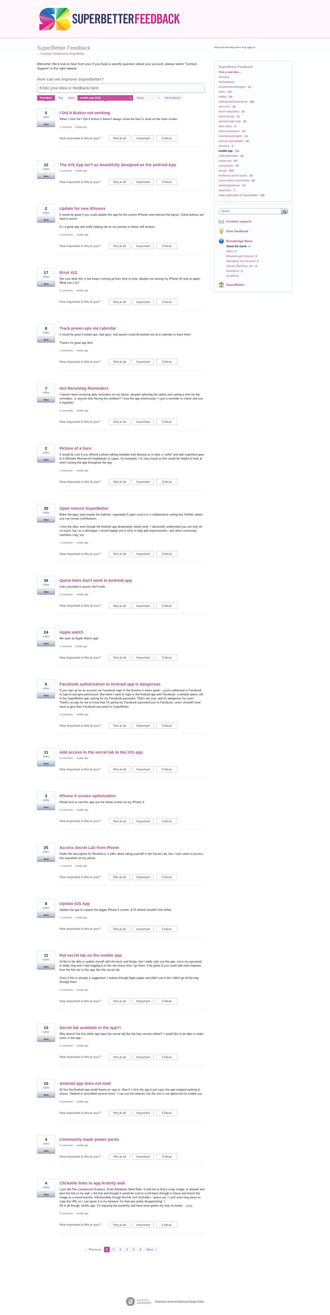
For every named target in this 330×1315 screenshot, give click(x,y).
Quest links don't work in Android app (95, 580)
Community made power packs (89, 1139)
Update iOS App (74, 903)
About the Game (236, 246)
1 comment (65, 127)
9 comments (66, 594)
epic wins (224, 106)
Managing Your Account (240, 261)
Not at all (121, 138)
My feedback (172, 97)
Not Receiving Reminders (83, 388)
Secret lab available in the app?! (90, 1027)
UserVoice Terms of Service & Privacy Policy (179, 1301)
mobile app (81, 127)
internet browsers (229, 131)
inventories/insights (230, 136)
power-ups (225, 160)
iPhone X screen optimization (87, 796)
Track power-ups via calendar (87, 328)
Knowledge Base (239, 241)
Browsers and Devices (240, 256)
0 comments (66, 234)
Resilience (232, 271)
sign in (251, 47)
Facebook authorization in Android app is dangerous (110, 684)
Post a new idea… (230, 72)
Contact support (238, 221)
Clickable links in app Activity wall (92, 1183)
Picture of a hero (75, 448)
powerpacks (226, 165)
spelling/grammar (229, 185)
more (189, 1205)
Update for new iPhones (82, 208)
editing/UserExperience (233, 101)
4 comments (66, 290)
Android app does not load (85, 1083)
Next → (151, 1249)
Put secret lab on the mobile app (90, 955)
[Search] (284, 211)
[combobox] (251, 211)
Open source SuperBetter (83, 508)
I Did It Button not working (84, 113)
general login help (230, 121)
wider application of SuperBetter (238, 195)
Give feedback (237, 231)
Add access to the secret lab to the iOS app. (101, 752)
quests (223, 170)
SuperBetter (235, 284)
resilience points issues (233, 175)
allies (222, 91)
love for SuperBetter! (231, 141)
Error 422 (68, 272)
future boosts (226, 116)
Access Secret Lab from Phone (89, 847)
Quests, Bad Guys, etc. (240, 266)
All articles (232, 275)
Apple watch (71, 632)
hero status (225, 126)
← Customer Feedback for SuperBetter (60, 53)
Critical (169, 138)
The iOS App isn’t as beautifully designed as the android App (117, 165)
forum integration (229, 111)
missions (224, 146)
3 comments (66, 410)
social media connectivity (234, 180)
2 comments (66, 542)
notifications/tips (228, 155)
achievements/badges (232, 86)
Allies (229, 251)
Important (145, 138)
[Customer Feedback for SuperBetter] (114, 19)
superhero (225, 190)
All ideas (224, 77)
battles (223, 96)
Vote (46, 124)
